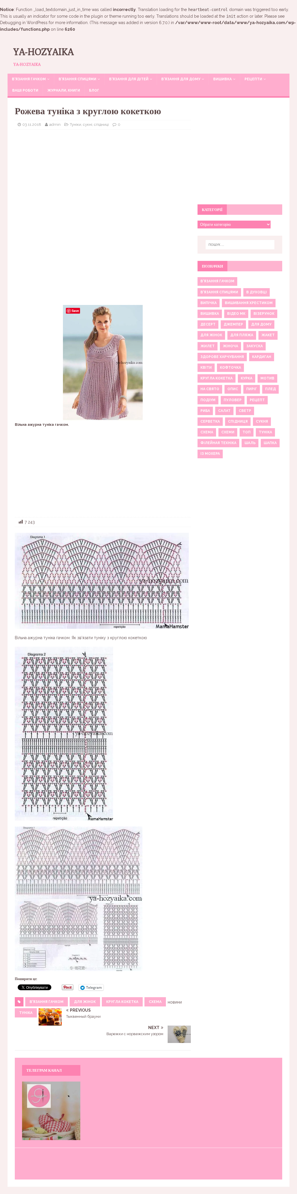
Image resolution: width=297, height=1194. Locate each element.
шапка (270, 443)
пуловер (233, 400)
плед (270, 389)
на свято (209, 389)
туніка (25, 1013)
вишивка (209, 314)
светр (245, 411)
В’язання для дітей (128, 79)
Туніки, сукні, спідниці (89, 124)
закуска (254, 346)
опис (232, 389)
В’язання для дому (180, 79)
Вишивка (222, 79)
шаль (250, 443)
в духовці (256, 292)
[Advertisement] (103, 176)
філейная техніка (218, 443)
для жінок (85, 1002)
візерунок (263, 314)
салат (224, 411)
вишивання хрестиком (249, 303)
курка (246, 378)
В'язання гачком (47, 1002)
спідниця (238, 421)
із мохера (210, 454)
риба (205, 411)
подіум (207, 400)
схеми (227, 432)
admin (55, 124)
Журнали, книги (63, 90)
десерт (207, 324)
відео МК (236, 314)
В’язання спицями (77, 79)
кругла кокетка (122, 1002)
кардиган (261, 357)
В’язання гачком (29, 79)
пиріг (251, 389)
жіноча (230, 346)
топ (246, 432)
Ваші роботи (25, 90)
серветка (210, 421)
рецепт (257, 400)
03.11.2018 (31, 124)
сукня (262, 421)
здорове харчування (222, 357)
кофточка (230, 368)
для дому (261, 324)
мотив (267, 378)
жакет (268, 335)
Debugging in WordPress (24, 22)
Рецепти (253, 79)
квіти (206, 368)
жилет (207, 346)
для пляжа (241, 335)
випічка (208, 303)
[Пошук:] (240, 244)
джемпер (233, 324)
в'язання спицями (219, 292)
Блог (94, 90)
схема (155, 1002)
